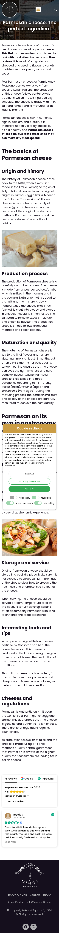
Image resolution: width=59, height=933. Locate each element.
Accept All (29, 489)
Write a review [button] (16, 801)
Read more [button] (11, 842)
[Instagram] (33, 927)
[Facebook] (25, 927)
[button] (38, 9)
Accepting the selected (29, 481)
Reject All (29, 474)
